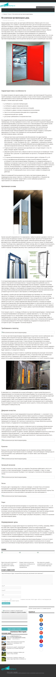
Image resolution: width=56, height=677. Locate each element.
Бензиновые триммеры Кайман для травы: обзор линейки (15, 653)
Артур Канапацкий (11, 20)
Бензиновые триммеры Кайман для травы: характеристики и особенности (16, 658)
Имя (3, 586)
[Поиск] (53, 7)
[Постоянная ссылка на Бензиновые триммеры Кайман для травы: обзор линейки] (4, 655)
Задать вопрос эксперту (14, 629)
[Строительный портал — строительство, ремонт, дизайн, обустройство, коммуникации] (7, 6)
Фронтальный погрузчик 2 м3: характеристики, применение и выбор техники (9, 565)
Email (3, 590)
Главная (5, 14)
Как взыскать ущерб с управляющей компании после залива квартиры (44, 564)
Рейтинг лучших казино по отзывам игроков (40, 608)
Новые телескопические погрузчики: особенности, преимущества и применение (27, 565)
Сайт (3, 595)
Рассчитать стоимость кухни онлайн (14, 612)
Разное (9, 14)
